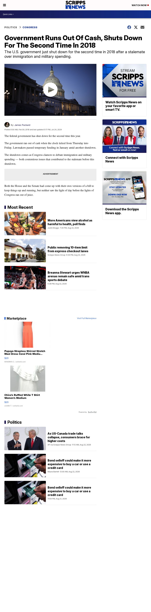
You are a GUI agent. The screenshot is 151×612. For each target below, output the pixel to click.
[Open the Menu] (4, 5)
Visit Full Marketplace (86, 318)
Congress (30, 27)
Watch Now (139, 5)
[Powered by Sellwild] (92, 412)
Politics (10, 27)
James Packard (22, 125)
